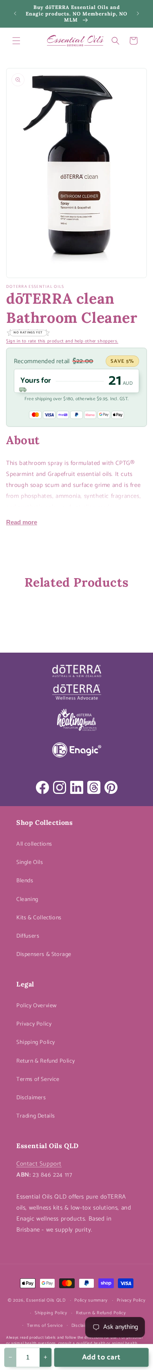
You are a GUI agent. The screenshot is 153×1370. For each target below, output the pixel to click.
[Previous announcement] (15, 13)
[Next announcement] (138, 13)
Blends (24, 881)
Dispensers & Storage (43, 954)
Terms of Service (38, 1079)
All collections (34, 844)
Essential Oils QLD (46, 1300)
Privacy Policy (33, 1024)
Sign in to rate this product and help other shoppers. (62, 341)
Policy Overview (36, 1006)
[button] (16, 41)
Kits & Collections (39, 918)
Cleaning (27, 899)
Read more (21, 522)
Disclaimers (31, 1098)
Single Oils (29, 862)
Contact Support (39, 1164)
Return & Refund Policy (45, 1061)
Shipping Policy (35, 1042)
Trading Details (35, 1116)
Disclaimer (82, 1325)
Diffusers (27, 936)
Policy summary (91, 1300)
